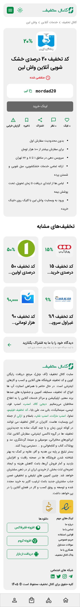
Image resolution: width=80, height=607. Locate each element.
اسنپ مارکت (58, 416)
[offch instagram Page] (64, 576)
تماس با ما (68, 529)
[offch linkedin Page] (52, 576)
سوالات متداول (65, 545)
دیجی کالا (40, 404)
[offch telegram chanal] (70, 576)
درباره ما (69, 524)
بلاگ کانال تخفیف (64, 555)
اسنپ (27, 404)
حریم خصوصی (65, 540)
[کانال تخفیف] (57, 10)
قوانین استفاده (65, 535)
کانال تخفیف (46, 584)
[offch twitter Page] (58, 576)
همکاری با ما (66, 550)
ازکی (19, 416)
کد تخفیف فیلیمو (18, 410)
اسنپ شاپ (42, 416)
